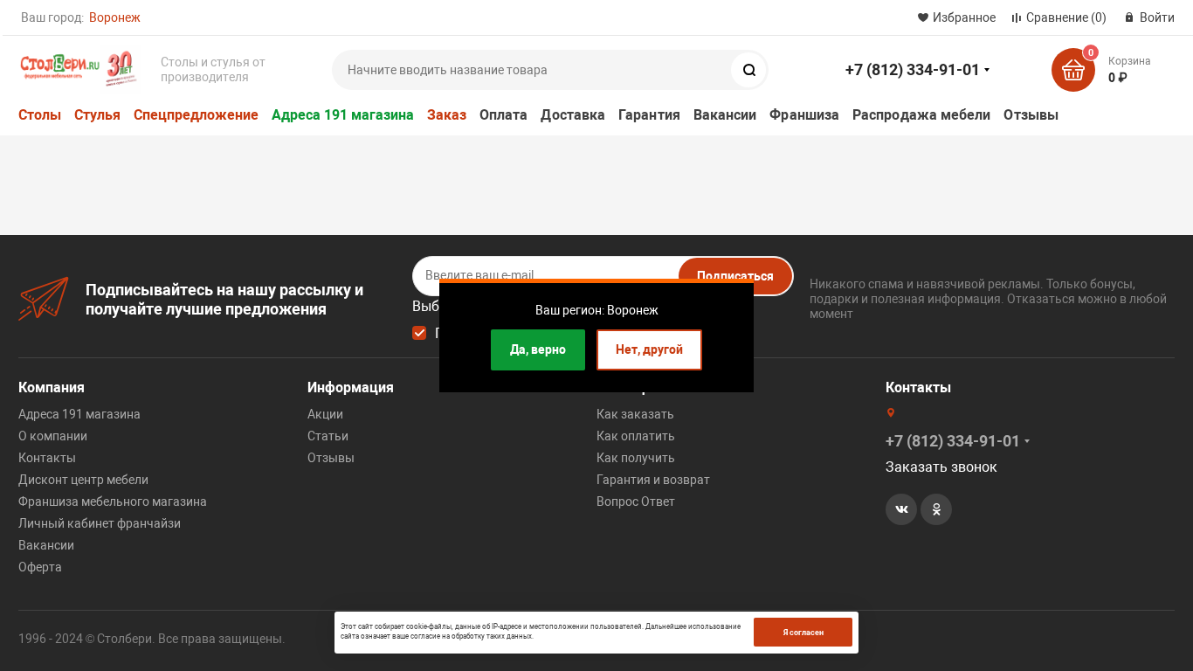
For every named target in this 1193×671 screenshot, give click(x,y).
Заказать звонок (941, 467)
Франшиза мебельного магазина (112, 501)
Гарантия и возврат (653, 480)
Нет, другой (649, 349)
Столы (39, 115)
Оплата (503, 115)
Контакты (47, 458)
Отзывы (1030, 115)
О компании (52, 436)
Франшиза (804, 115)
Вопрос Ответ (635, 501)
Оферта (40, 567)
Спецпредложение (196, 115)
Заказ (446, 115)
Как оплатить (635, 436)
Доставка (573, 115)
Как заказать (635, 414)
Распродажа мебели (921, 115)
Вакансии (725, 115)
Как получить (635, 458)
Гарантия (649, 115)
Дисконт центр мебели (83, 480)
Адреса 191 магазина (343, 115)
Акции (325, 414)
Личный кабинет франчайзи (99, 523)
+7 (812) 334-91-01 (912, 69)
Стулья (97, 115)
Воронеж (115, 17)
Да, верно (538, 349)
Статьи (327, 436)
